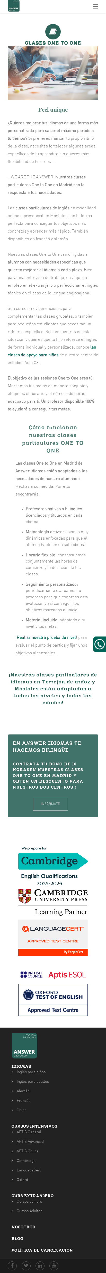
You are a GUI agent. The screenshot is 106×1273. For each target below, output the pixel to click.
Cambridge (26, 1161)
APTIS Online (28, 1151)
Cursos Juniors (29, 1202)
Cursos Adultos (29, 1211)
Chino (21, 1110)
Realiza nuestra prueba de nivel (46, 638)
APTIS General (29, 1132)
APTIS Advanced (30, 1142)
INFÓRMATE (50, 804)
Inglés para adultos (33, 1082)
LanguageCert (29, 1170)
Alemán (23, 1091)
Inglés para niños (31, 1072)
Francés (23, 1101)
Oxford (22, 1180)
